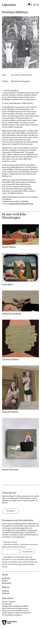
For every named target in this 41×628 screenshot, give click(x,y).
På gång (4, 580)
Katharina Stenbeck (11, 313)
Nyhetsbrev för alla (10, 542)
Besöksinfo (6, 578)
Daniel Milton (9, 247)
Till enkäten (10, 511)
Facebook (5, 591)
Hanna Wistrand (10, 469)
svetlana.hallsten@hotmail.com (20, 204)
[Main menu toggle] (38, 4)
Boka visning (6, 583)
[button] (31, 5)
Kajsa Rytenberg (10, 412)
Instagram (5, 593)
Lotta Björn (7, 284)
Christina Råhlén (10, 359)
